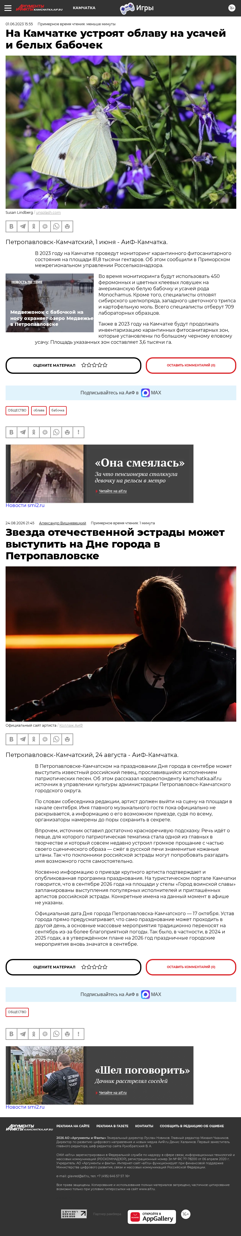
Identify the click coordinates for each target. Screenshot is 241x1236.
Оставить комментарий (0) (191, 365)
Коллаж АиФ (71, 725)
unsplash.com (48, 212)
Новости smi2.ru (25, 505)
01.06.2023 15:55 (19, 24)
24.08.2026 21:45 (20, 523)
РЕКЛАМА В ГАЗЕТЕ (112, 1126)
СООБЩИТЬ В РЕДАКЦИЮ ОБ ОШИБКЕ (192, 1126)
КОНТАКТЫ (144, 1126)
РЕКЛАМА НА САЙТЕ (73, 1126)
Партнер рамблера (107, 1214)
